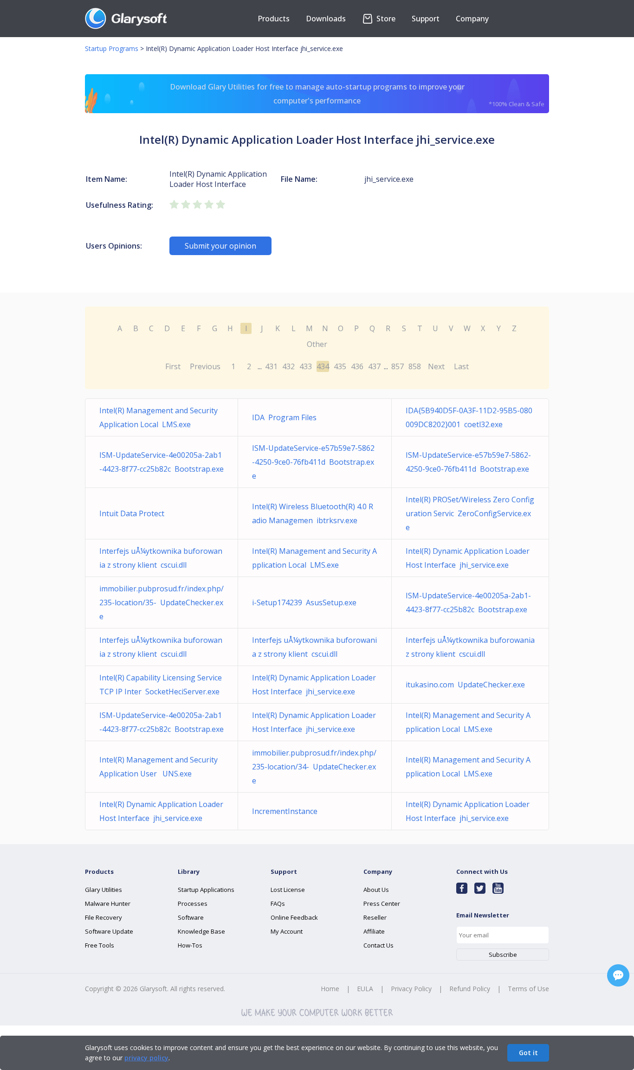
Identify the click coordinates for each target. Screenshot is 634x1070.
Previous (205, 366)
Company (472, 18)
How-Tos (190, 945)
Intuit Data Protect (133, 513)
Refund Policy (469, 988)
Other (317, 344)
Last (461, 366)
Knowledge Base (201, 931)
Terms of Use (528, 988)
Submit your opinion (220, 246)
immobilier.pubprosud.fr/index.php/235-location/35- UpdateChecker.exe (161, 602)
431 (271, 366)
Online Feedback (294, 917)
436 (357, 366)
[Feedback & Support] (618, 975)
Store (385, 18)
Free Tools (99, 945)
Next (436, 366)
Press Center (381, 903)
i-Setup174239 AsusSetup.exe (304, 602)
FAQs (278, 903)
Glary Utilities (103, 889)
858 (414, 366)
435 (340, 366)
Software (191, 917)
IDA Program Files (284, 417)
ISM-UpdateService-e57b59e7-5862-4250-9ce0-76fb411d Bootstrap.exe (313, 462)
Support (426, 18)
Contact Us (378, 945)
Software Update (109, 931)
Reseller (375, 917)
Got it (528, 1052)
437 (374, 366)
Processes (192, 903)
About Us (376, 889)
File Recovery (103, 917)
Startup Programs (111, 48)
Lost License (288, 889)
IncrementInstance (286, 811)
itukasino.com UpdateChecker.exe (465, 684)
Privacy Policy (411, 988)
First (173, 366)
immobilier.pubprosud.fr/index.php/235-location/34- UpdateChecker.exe (314, 767)
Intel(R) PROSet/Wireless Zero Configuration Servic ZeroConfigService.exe (470, 513)
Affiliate (374, 931)
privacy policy (146, 1057)
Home (330, 988)
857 (397, 366)
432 (288, 366)
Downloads (326, 18)
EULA (365, 988)
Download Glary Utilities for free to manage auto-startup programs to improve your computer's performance (357, 95)
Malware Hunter (107, 903)
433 (305, 366)
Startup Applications (206, 889)
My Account (287, 931)
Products (274, 18)
